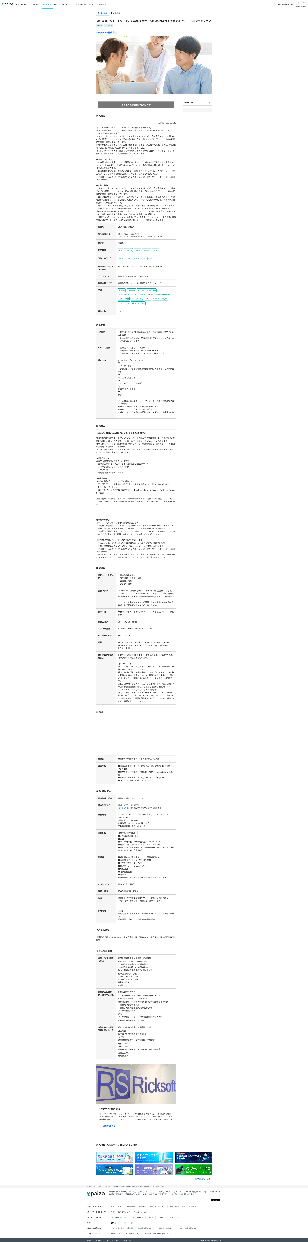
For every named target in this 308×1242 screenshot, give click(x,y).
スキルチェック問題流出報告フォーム (157, 1233)
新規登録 (303, 6)
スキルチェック (124, 1212)
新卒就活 (142, 1206)
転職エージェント (156, 1206)
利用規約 (98, 1240)
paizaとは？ (103, 4)
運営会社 (89, 1240)
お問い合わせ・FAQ (131, 1233)
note (149, 1217)
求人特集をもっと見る (203, 1179)
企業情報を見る (109, 1126)
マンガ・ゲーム (140, 1212)
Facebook (127, 1223)
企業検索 (192, 1206)
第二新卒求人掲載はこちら (190, 1228)
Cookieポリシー (127, 1240)
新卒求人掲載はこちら (167, 1228)
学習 (112, 1212)
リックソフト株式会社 (106, 32)
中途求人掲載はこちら (146, 1228)
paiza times (136, 1217)
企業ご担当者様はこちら (285, 4)
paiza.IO (160, 1217)
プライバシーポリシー (112, 1240)
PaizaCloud (174, 1217)
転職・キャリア (117, 1206)
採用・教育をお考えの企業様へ (122, 1228)
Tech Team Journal (118, 1217)
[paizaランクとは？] (209, 102)
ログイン (297, 6)
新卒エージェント (176, 1206)
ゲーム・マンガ (81, 4)
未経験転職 (131, 1206)
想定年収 (125, 236)
